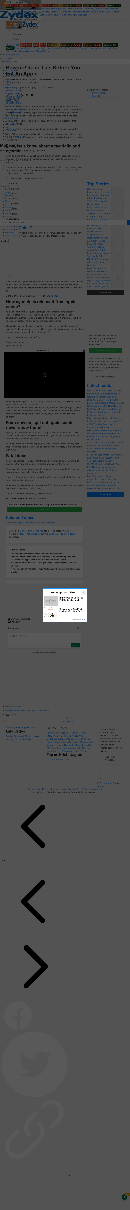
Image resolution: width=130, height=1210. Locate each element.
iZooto (84, 619)
